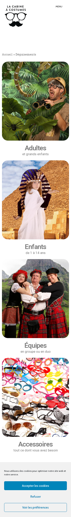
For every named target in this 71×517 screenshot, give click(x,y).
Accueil (7, 54)
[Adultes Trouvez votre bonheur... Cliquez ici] (35, 101)
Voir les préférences (35, 507)
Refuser (35, 496)
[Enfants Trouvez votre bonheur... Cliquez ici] (35, 199)
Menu (59, 6)
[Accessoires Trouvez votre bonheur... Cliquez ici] (35, 397)
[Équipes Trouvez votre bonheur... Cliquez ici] (35, 298)
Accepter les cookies (35, 486)
